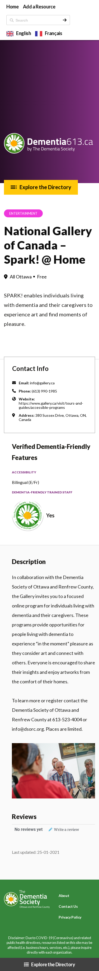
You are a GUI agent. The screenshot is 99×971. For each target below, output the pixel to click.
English (23, 33)
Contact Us (68, 906)
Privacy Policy (70, 917)
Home (12, 6)
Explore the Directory (45, 187)
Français (53, 33)
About (64, 895)
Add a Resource (39, 6)
